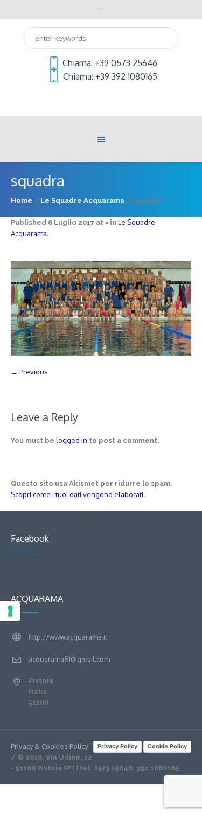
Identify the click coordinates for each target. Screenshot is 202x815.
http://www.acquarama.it (68, 637)
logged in (71, 440)
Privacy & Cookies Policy (49, 746)
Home (21, 200)
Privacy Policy (117, 746)
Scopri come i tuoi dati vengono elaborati (77, 494)
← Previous (29, 371)
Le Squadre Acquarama (82, 200)
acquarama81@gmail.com (69, 659)
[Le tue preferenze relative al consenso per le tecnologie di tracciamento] (10, 611)
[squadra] (101, 308)
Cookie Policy (167, 746)
